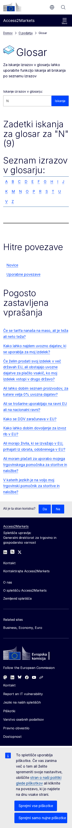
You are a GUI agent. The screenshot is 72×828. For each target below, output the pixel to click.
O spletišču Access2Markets (25, 590)
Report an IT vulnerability (23, 694)
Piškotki (9, 711)
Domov (8, 33)
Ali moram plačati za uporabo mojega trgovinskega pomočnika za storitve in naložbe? (35, 464)
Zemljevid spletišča (17, 598)
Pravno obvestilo (16, 728)
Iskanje (63, 7)
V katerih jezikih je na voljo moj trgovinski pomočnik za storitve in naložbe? (31, 486)
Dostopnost (12, 737)
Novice (12, 265)
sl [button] (52, 7)
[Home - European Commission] (32, 654)
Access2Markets (16, 526)
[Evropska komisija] (12, 6)
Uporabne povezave (23, 274)
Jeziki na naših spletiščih (22, 702)
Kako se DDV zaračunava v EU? (29, 419)
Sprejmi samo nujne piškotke (42, 818)
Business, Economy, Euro (22, 628)
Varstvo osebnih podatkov (23, 719)
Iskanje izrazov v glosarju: (23, 91)
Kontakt (9, 685)
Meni (64, 23)
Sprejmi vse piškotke (35, 806)
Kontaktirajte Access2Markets (26, 571)
